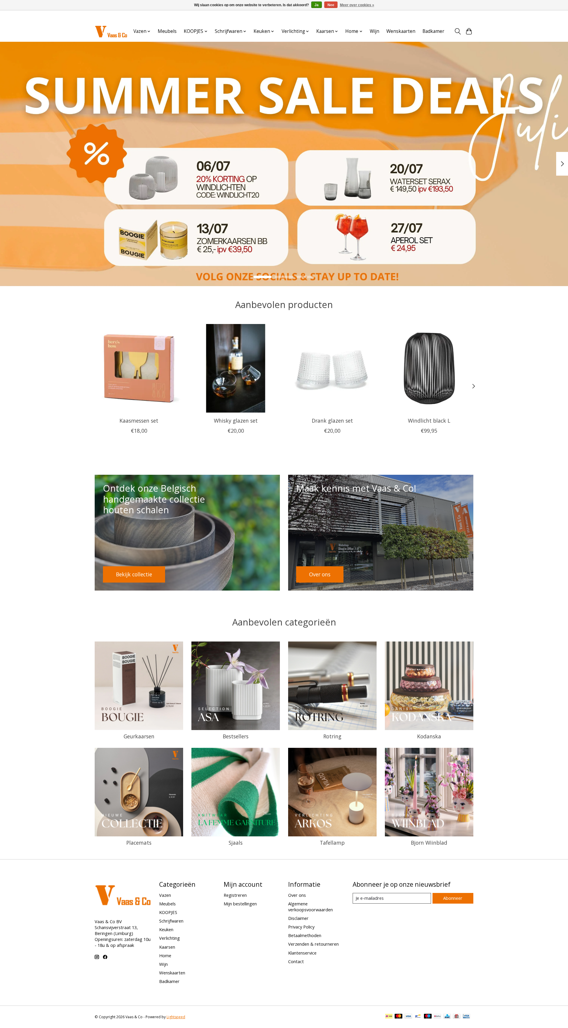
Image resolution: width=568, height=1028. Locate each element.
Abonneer (452, 898)
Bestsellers (235, 736)
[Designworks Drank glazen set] (332, 368)
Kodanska (429, 736)
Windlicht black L (429, 420)
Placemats (138, 842)
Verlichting (169, 938)
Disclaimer (298, 918)
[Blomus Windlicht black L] (429, 368)
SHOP (114, 243)
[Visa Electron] (466, 1017)
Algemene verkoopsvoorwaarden (310, 906)
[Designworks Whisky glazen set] (235, 368)
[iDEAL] (389, 1017)
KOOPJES (168, 912)
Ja (316, 5)
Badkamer (433, 31)
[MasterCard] (398, 1017)
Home (165, 955)
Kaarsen (167, 947)
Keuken (166, 929)
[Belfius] (437, 1017)
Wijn (374, 31)
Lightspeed (176, 1016)
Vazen (165, 895)
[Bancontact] (418, 1017)
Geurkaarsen (139, 736)
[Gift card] (456, 1017)
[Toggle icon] (457, 31)
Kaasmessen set (139, 420)
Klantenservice (302, 953)
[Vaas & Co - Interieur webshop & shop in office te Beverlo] (111, 31)
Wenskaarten (400, 31)
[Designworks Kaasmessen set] (139, 368)
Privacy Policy (301, 927)
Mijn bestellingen (240, 904)
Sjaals (236, 842)
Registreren (235, 895)
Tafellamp (332, 842)
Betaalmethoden (304, 935)
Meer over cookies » (357, 5)
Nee (330, 5)
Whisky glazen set (236, 420)
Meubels (167, 31)
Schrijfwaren (171, 921)
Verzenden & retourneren (313, 944)
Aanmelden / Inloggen (453, 15)
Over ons (297, 895)
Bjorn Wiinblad (429, 842)
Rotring (332, 736)
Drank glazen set (332, 420)
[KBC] (447, 1017)
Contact (296, 961)
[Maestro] (428, 1017)
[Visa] (408, 1017)
